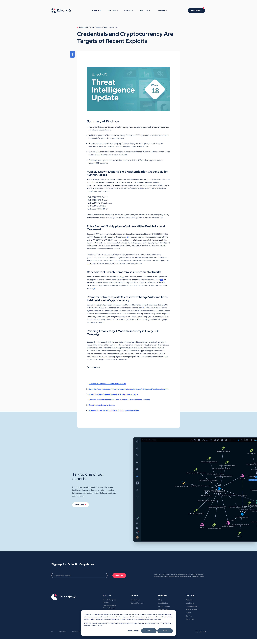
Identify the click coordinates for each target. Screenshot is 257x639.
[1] (111, 185)
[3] (88, 263)
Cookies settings (132, 630)
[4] (123, 277)
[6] (144, 308)
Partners (134, 595)
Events (188, 613)
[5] (161, 279)
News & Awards (191, 609)
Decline (165, 630)
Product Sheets (164, 606)
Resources (162, 595)
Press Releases (191, 606)
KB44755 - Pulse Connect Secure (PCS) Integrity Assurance (113, 394)
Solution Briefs (163, 609)
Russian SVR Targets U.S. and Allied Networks (107, 383)
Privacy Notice (199, 577)
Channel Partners (137, 603)
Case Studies (163, 603)
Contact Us (190, 619)
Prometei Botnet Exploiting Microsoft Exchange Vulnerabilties (114, 410)
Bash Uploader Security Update (102, 405)
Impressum (62, 631)
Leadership (190, 603)
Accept (149, 630)
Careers (189, 616)
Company (190, 595)
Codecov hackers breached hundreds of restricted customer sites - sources (119, 400)
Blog (160, 600)
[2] (127, 237)
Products (107, 595)
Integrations (135, 600)
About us (189, 600)
